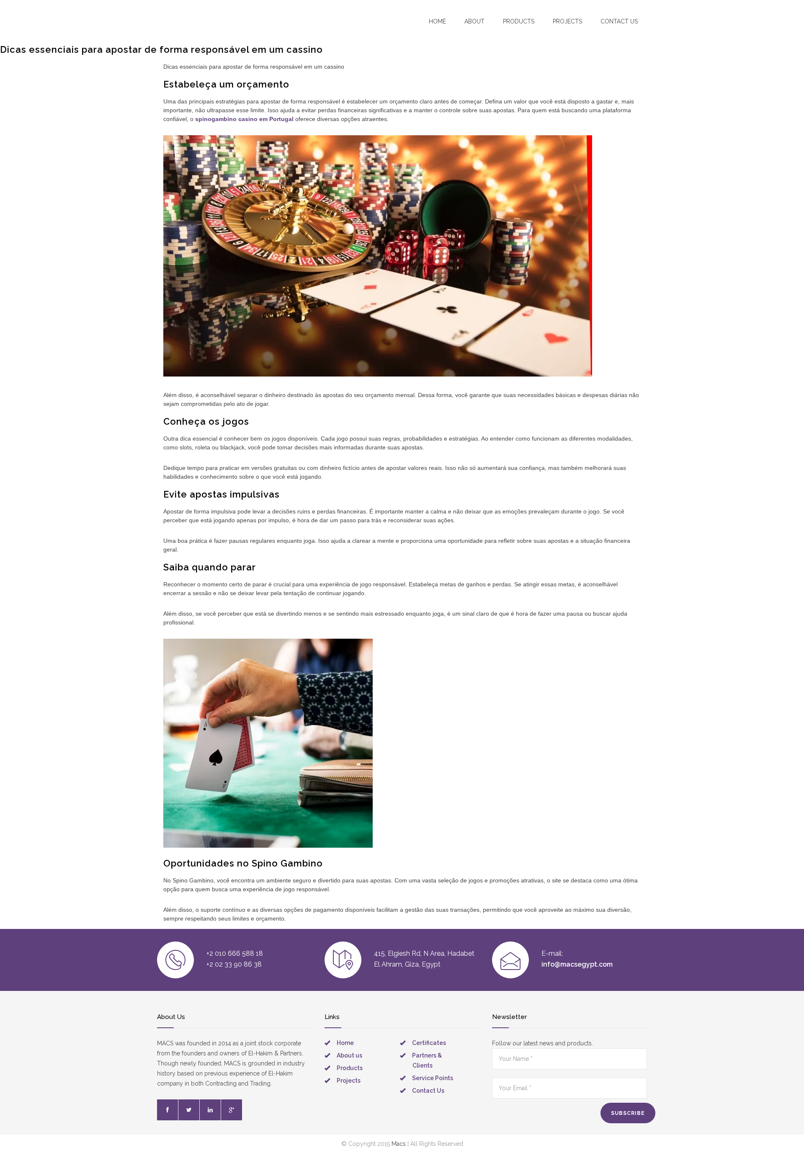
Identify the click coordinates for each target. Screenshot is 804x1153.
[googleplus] (231, 1109)
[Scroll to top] (780, 1129)
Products (518, 21)
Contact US (619, 21)
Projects (567, 21)
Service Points (432, 1078)
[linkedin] (210, 1109)
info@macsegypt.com (577, 964)
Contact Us (428, 1090)
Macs (399, 1143)
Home (437, 21)
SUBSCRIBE (628, 1113)
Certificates (429, 1043)
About (474, 21)
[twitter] (188, 1109)
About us (349, 1055)
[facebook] (167, 1109)
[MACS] (205, 20)
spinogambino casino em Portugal (244, 119)
